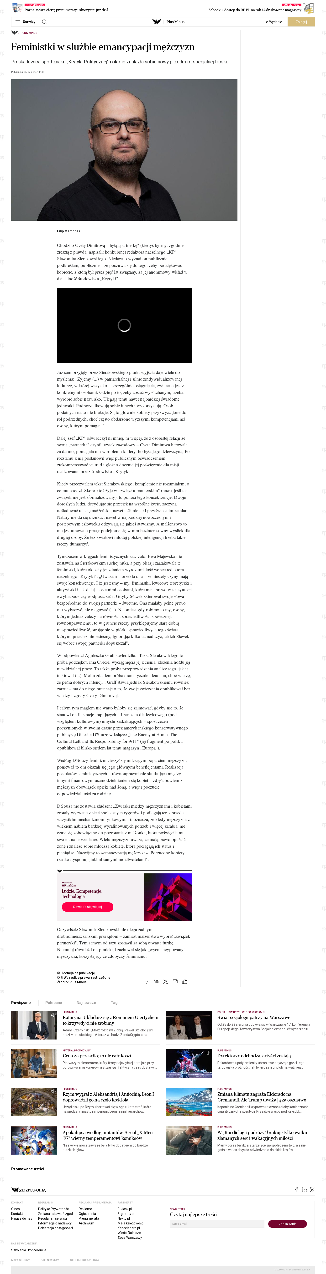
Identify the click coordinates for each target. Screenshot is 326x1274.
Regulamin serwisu (52, 1218)
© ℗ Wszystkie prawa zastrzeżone (83, 977)
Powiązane (21, 1002)
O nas (15, 1209)
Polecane (53, 1002)
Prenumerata (89, 1218)
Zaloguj (301, 22)
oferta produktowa (84, 1260)
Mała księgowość (130, 1223)
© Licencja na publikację (76, 973)
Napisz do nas (21, 1218)
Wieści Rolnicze (129, 1233)
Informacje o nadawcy (55, 1223)
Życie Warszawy (130, 1237)
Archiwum (86, 1223)
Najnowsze (86, 1002)
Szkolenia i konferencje (28, 1250)
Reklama (85, 1209)
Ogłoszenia (87, 1214)
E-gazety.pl (126, 1214)
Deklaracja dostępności (55, 1228)
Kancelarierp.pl (129, 1228)
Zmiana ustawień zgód (55, 1214)
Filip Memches (68, 231)
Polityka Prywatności (53, 1209)
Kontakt (17, 1214)
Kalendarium (50, 1260)
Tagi (114, 1002)
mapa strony (20, 1260)
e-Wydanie (274, 22)
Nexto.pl (124, 1218)
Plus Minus (175, 22)
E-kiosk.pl (125, 1209)
